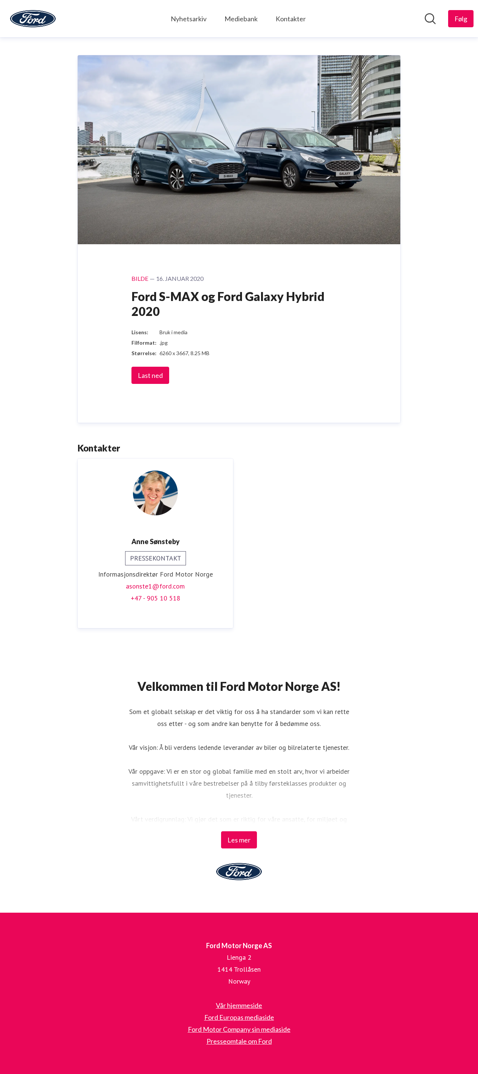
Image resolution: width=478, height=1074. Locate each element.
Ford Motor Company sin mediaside (239, 1029)
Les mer (239, 840)
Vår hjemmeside (239, 1005)
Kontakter (291, 19)
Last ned (150, 375)
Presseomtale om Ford (239, 1041)
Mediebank (241, 19)
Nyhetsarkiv (189, 19)
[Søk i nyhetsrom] (430, 19)
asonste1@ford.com (155, 586)
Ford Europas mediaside (239, 1017)
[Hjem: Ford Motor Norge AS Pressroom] (32, 18)
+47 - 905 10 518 (155, 598)
